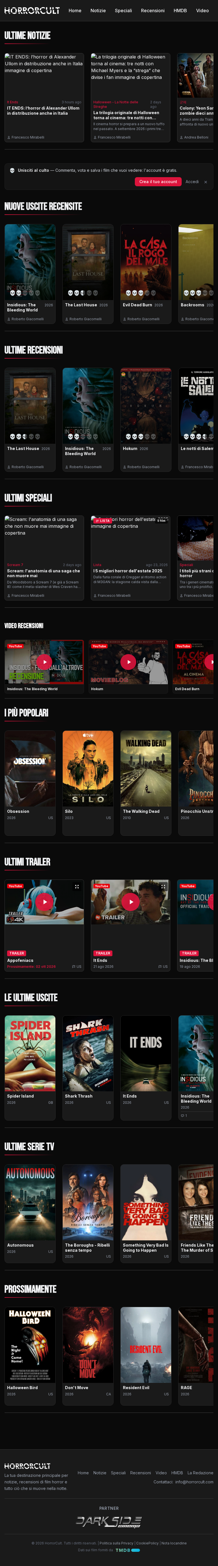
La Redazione (200, 1472)
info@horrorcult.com (194, 1481)
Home (75, 10)
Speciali (123, 10)
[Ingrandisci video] (76, 886)
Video (202, 10)
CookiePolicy (147, 1543)
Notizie (98, 10)
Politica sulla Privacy (116, 1543)
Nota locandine (174, 1543)
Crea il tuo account (158, 181)
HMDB (180, 10)
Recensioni (153, 10)
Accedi (192, 181)
